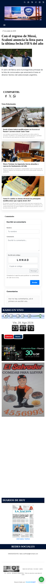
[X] (32, 2)
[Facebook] (36, 2)
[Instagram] (39, 2)
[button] (24, 2)
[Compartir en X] (10, 96)
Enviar (34, 282)
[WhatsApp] (28, 2)
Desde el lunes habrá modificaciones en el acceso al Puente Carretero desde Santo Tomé (21, 130)
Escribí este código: (14, 255)
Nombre (9, 228)
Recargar (34, 271)
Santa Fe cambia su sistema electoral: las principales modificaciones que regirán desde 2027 (22, 200)
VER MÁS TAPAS (23, 539)
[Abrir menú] (4, 25)
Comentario (10, 236)
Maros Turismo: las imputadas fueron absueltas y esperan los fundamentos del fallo (21, 165)
